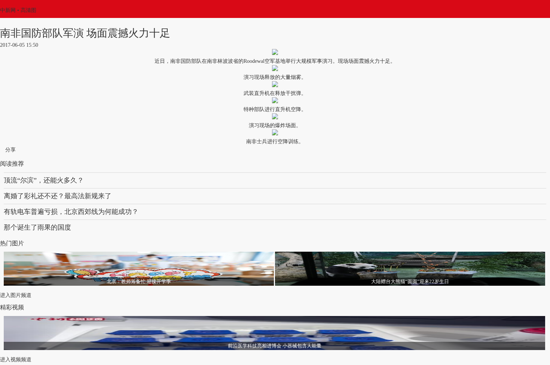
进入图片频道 (15, 295)
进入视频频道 (15, 359)
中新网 (8, 10)
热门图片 (12, 243)
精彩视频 (12, 307)
